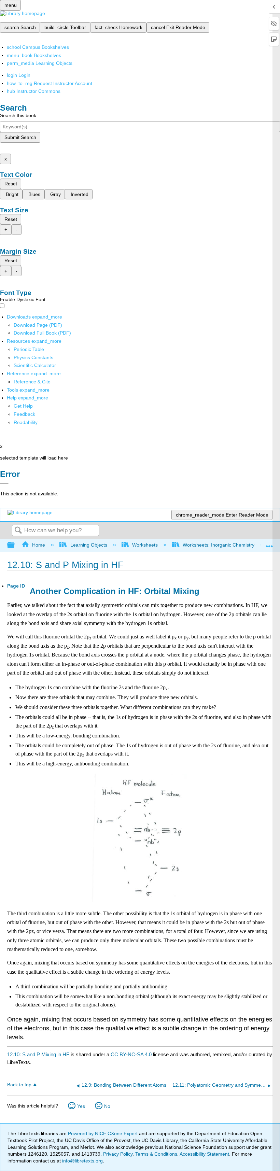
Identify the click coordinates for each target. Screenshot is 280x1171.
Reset (10, 183)
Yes (81, 1106)
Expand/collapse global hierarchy (15, 545)
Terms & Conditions (156, 1154)
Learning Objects (88, 545)
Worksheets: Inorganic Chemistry (218, 545)
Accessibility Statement (204, 1154)
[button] (24, 414)
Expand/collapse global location (269, 543)
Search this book (18, 115)
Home (38, 545)
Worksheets (145, 545)
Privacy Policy (117, 1154)
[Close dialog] (4, 483)
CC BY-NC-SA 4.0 (131, 1054)
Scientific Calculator (35, 365)
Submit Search (20, 137)
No (107, 1106)
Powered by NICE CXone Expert (103, 1133)
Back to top (19, 1084)
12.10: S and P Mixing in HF (38, 1054)
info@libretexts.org (82, 1160)
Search (18, 530)
